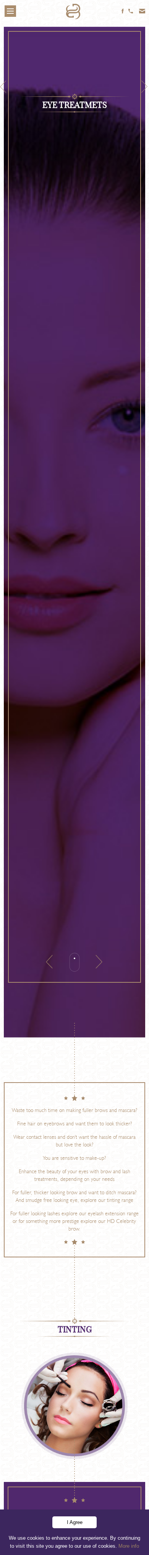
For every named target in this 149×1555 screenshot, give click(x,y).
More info (128, 1546)
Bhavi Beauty (74, 13)
